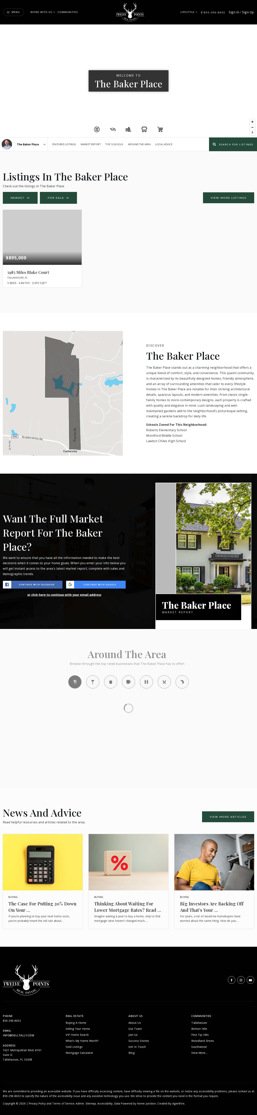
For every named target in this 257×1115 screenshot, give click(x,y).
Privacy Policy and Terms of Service (52, 1103)
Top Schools (114, 144)
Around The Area (139, 144)
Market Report (91, 144)
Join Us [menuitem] (133, 1034)
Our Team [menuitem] (135, 1028)
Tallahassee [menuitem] (199, 1022)
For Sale (56, 197)
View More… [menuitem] (199, 1053)
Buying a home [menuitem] (76, 1022)
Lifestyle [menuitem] (188, 12)
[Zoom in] (252, 122)
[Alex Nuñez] (7, 144)
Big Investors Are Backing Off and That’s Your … (212, 907)
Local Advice (163, 144)
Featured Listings (64, 144)
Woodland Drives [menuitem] (202, 1041)
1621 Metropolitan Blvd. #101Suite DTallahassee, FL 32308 (22, 1054)
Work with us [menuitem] (41, 12)
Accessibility (105, 1103)
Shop (110, 681)
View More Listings (228, 197)
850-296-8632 (214, 12)
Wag (182, 681)
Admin (80, 1103)
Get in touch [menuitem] (137, 1047)
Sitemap (91, 1103)
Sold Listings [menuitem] (74, 1047)
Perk (128, 681)
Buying (12, 897)
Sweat (146, 681)
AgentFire (178, 1103)
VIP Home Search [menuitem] (77, 1034)
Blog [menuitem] (131, 1053)
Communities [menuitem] (68, 12)
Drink (92, 681)
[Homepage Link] (130, 12)
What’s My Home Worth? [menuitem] (82, 1041)
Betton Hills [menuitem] (199, 1028)
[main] (128, 486)
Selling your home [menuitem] (78, 1028)
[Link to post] (43, 862)
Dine (74, 681)
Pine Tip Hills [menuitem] (200, 1034)
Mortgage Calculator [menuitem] (79, 1053)
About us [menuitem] (134, 1022)
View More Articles (228, 816)
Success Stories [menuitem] (138, 1041)
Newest (18, 197)
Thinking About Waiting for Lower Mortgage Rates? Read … (127, 907)
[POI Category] (97, 129)
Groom (164, 681)
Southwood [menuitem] (199, 1047)
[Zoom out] (252, 127)
